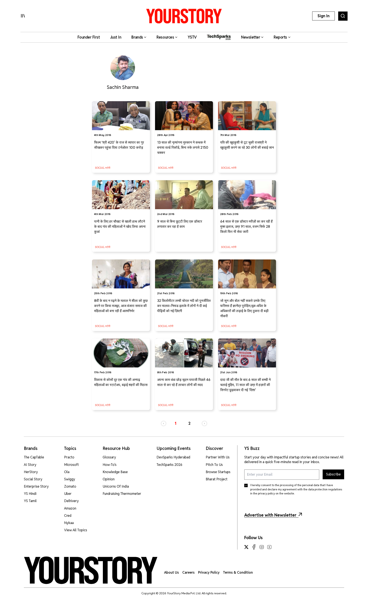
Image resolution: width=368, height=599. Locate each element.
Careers (188, 572)
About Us (171, 572)
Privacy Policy (209, 572)
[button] (163, 423)
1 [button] (175, 423)
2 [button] (189, 423)
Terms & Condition (238, 572)
